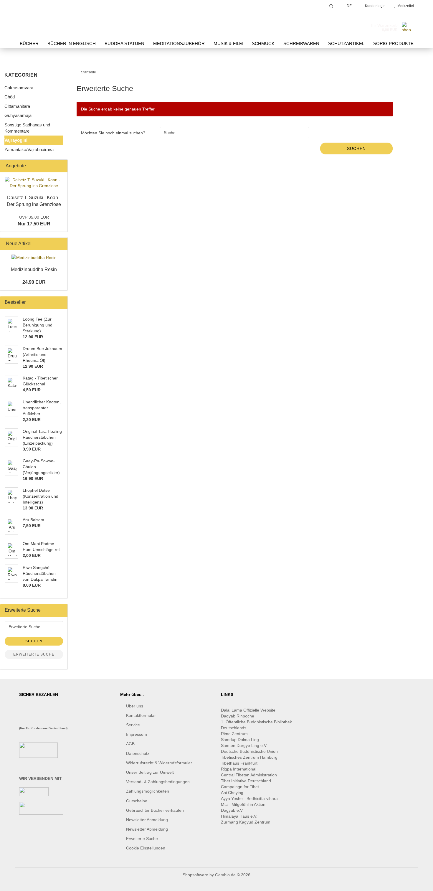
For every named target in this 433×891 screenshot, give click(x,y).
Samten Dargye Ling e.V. (244, 745)
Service (133, 724)
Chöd (9, 96)
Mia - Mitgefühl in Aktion (244, 804)
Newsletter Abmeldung (147, 829)
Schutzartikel (346, 43)
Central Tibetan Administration (249, 775)
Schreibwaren (301, 43)
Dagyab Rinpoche (238, 716)
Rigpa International (239, 769)
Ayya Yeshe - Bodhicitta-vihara (249, 798)
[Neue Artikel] (61, 243)
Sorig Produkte (393, 43)
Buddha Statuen (124, 43)
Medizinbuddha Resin (34, 269)
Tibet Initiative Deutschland (246, 780)
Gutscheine (136, 800)
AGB (130, 743)
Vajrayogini (15, 140)
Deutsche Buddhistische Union (249, 751)
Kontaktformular (141, 715)
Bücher (29, 43)
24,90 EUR (34, 282)
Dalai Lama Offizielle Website (248, 710)
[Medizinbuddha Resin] (34, 257)
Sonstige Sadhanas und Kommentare (27, 127)
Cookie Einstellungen (145, 848)
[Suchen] (331, 5)
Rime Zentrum (234, 733)
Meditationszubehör (179, 43)
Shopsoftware (195, 874)
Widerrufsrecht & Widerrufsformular (159, 762)
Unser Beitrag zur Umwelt (150, 772)
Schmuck (263, 43)
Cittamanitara (17, 106)
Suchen (356, 148)
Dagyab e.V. (232, 810)
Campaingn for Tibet (240, 786)
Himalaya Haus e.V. (240, 816)
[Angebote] (61, 166)
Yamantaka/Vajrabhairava (29, 149)
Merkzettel (405, 6)
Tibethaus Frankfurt (239, 763)
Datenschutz (137, 753)
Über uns (134, 706)
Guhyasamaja (18, 115)
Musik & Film (228, 43)
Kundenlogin (374, 6)
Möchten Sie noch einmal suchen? (113, 133)
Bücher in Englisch (71, 43)
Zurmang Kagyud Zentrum (245, 822)
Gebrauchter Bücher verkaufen (155, 810)
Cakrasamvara (18, 87)
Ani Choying (232, 792)
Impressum (136, 734)
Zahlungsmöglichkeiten (147, 791)
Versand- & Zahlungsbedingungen (158, 781)
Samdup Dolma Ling (240, 739)
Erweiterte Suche (33, 654)
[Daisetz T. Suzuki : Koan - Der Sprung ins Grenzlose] (34, 183)
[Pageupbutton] (417, 882)
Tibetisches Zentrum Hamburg (249, 757)
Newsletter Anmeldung (147, 819)
